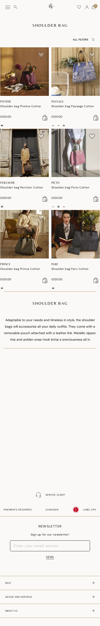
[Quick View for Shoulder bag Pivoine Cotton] (45, 117)
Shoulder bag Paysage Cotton (72, 106)
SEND (50, 557)
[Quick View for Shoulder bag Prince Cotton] (45, 280)
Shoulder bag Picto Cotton (70, 187)
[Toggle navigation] (8, 7)
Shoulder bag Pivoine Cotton (20, 106)
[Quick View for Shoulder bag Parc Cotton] (96, 280)
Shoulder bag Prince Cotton (20, 269)
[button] (87, 7)
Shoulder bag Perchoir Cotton (21, 187)
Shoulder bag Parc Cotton (70, 269)
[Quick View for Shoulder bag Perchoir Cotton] (45, 199)
